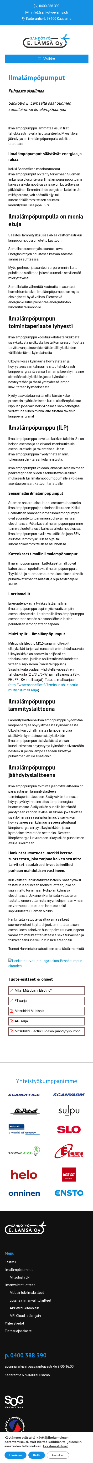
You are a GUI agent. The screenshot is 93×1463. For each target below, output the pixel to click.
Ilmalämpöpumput (19, 1270)
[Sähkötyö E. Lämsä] (46, 41)
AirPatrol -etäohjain (24, 1308)
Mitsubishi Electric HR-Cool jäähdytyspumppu (48, 1031)
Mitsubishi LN (20, 1277)
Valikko (48, 59)
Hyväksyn (15, 1455)
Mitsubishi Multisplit (29, 1011)
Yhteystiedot (14, 1323)
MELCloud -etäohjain (25, 1316)
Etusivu (10, 1262)
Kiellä (36, 1455)
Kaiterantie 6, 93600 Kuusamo (48, 18)
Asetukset (58, 1455)
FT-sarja (20, 1001)
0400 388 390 (49, 6)
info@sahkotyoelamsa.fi (49, 12)
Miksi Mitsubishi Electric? (33, 990)
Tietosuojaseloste (18, 1331)
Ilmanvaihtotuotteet (20, 1285)
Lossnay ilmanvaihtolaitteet (30, 1300)
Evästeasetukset (55, 1446)
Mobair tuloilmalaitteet (27, 1293)
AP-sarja (21, 1021)
